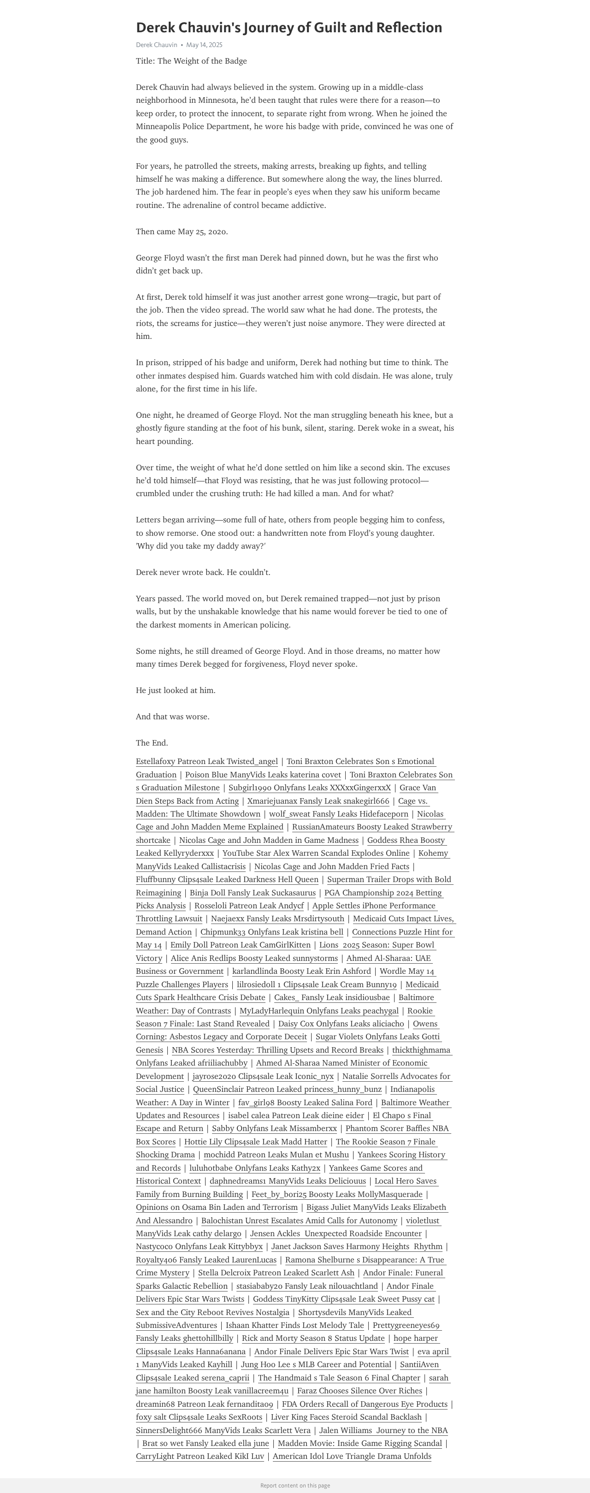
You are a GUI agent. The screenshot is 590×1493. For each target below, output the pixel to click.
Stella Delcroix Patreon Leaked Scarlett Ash (276, 1273)
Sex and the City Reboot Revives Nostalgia (212, 1312)
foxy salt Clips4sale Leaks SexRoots (199, 1417)
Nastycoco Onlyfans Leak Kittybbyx (199, 1246)
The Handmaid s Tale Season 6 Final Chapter (339, 1378)
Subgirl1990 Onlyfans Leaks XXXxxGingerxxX (310, 787)
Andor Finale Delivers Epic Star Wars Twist (331, 1351)
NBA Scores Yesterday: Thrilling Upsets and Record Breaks (278, 1050)
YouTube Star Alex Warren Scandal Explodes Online (316, 853)
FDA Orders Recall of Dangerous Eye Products (365, 1404)
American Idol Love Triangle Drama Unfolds (352, 1456)
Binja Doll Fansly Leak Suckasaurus (253, 893)
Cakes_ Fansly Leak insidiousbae (332, 997)
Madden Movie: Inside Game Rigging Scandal (360, 1443)
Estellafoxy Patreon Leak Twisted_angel (207, 761)
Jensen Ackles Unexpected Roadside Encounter (336, 1233)
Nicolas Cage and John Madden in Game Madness (269, 840)
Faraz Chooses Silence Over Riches (359, 1391)
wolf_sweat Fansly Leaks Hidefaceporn (338, 814)
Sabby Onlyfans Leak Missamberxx (274, 1128)
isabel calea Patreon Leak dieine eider (296, 1115)
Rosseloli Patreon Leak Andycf (249, 906)
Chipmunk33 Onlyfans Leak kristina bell (272, 932)
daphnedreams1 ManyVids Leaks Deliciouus (288, 1181)
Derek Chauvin (156, 45)
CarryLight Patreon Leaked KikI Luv (200, 1456)
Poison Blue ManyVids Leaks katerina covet (263, 775)
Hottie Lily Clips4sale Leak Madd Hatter (255, 1142)
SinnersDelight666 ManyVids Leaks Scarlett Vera (223, 1430)
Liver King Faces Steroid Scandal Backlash (346, 1417)
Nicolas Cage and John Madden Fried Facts (331, 866)
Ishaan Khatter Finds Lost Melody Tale (295, 1325)
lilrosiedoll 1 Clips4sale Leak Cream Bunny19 (317, 984)
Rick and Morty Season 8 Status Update (313, 1338)
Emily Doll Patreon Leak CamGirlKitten (241, 945)
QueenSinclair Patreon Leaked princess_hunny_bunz (287, 1089)
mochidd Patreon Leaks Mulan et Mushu (276, 1154)
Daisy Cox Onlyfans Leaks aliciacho (341, 1024)
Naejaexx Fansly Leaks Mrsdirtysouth (277, 918)
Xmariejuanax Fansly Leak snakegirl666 (318, 801)
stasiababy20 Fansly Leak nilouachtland (307, 1286)
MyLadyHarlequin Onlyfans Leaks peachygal (319, 1011)
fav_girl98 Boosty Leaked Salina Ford (305, 1102)
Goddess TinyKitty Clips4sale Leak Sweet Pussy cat (344, 1299)
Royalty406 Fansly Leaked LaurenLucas (206, 1260)
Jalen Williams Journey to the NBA (383, 1430)
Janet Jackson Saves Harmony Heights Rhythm (356, 1246)
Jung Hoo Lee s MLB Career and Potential (316, 1364)
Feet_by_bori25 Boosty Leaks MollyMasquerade (337, 1194)
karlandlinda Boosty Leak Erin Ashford (301, 971)
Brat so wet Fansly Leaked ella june (205, 1443)
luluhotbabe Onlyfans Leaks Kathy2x (254, 1168)
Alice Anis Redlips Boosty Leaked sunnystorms (254, 958)
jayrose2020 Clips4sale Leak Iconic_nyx (263, 1076)
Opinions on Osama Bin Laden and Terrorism (217, 1207)
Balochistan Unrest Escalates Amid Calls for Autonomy (299, 1220)
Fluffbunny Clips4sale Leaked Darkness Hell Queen (227, 879)
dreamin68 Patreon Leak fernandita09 (204, 1404)
